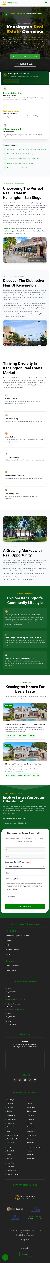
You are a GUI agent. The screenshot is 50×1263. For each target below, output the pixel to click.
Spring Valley (11, 1151)
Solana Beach (11, 1119)
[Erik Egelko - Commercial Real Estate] (14, 1209)
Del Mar (9, 1111)
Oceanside (10, 1123)
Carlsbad (10, 1103)
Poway (9, 1131)
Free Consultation (12, 966)
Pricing (7, 945)
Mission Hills (31, 1158)
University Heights (12, 1174)
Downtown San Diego (34, 1147)
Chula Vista (30, 1115)
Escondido (30, 1127)
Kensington (30, 1155)
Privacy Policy (25, 1240)
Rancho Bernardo (12, 1135)
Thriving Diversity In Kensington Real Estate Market (23, 158)
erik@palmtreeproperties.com (15, 818)
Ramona (9, 1155)
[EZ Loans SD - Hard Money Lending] (35, 1209)
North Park (10, 1163)
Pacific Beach (11, 1115)
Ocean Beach (31, 1111)
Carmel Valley (11, 1127)
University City (11, 1170)
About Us (8, 940)
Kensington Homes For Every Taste (18, 168)
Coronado (10, 1107)
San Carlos (10, 1143)
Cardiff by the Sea (12, 1100)
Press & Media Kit (11, 970)
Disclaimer (25, 1244)
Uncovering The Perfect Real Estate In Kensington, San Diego (26, 149)
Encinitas (30, 1100)
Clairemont (30, 1119)
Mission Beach (31, 1107)
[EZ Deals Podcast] (14, 1217)
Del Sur (29, 1123)
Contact (8, 954)
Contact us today (9, 228)
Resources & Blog (12, 950)
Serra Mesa (30, 1139)
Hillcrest (29, 1151)
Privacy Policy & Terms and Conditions (20, 888)
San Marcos (31, 1131)
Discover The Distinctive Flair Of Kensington (21, 154)
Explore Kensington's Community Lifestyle (20, 163)
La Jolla (29, 1103)
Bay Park (10, 1158)
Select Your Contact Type (18, 862)
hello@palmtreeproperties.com (15, 999)
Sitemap (25, 1254)
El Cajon (9, 1147)
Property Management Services (17, 936)
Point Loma (10, 1167)
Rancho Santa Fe (12, 1139)
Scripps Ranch (31, 1135)
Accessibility (25, 1248)
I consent (11, 897)
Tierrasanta (30, 1143)
